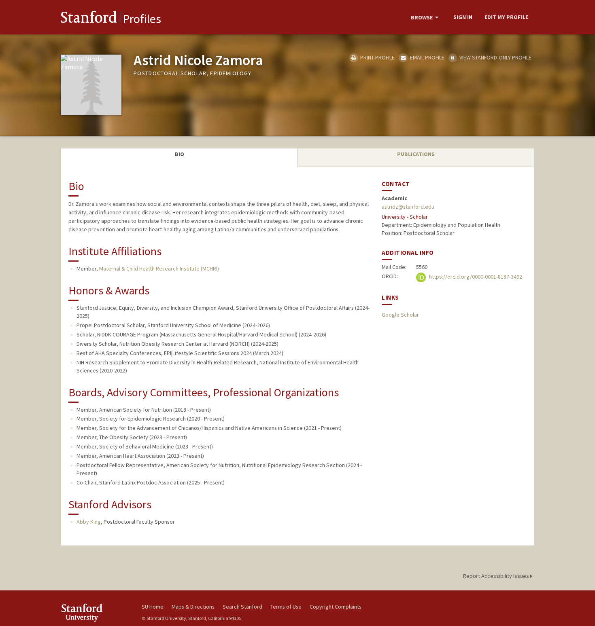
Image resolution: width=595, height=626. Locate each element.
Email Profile (426, 57)
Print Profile (377, 57)
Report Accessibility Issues (496, 575)
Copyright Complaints (335, 606)
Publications (416, 154)
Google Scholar (400, 314)
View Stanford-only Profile (494, 57)
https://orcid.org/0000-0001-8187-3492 (475, 276)
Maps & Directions (193, 606)
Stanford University (95, 612)
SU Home (153, 606)
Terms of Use (286, 606)
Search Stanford (242, 606)
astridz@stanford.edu (408, 206)
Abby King (88, 521)
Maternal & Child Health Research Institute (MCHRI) (159, 268)
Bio (179, 154)
